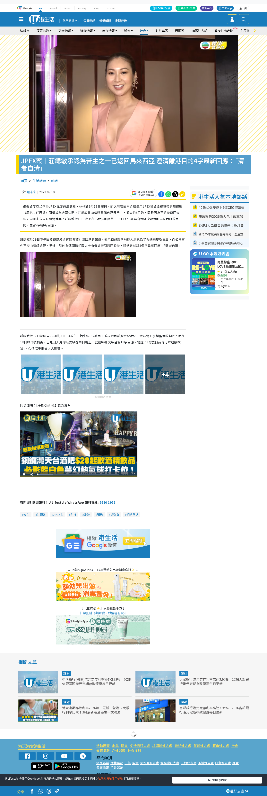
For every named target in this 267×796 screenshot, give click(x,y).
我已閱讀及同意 (217, 780)
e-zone (111, 8)
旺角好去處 (220, 745)
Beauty (82, 8)
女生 (27, 514)
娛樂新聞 (105, 20)
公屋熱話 (89, 20)
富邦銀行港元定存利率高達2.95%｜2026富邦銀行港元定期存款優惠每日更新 (214, 709)
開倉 (124, 745)
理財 (66, 673)
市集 (115, 745)
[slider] (78, 474)
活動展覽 (103, 745)
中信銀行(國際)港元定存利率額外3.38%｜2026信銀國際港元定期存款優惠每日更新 (96, 681)
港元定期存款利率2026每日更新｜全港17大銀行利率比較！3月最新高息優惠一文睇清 (95, 709)
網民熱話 (102, 763)
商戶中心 (206, 8)
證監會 (114, 514)
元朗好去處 (183, 745)
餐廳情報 (103, 750)
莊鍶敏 (41, 514)
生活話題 (39, 180)
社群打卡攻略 (188, 8)
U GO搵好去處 (162, 8)
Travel (53, 8)
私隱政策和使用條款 (110, 778)
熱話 (54, 180)
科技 (73, 514)
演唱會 (25, 30)
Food (68, 8)
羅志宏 (31, 192)
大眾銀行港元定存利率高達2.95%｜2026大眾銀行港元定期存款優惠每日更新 (214, 681)
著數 (100, 514)
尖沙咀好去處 (140, 745)
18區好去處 (199, 30)
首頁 (24, 180)
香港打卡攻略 (223, 30)
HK (40, 8)
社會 (234, 745)
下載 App (227, 8)
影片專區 (161, 30)
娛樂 (87, 514)
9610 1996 (107, 502)
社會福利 (134, 750)
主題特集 (246, 30)
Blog (96, 8)
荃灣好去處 (202, 745)
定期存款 (121, 20)
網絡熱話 (132, 514)
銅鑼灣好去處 (162, 745)
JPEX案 (58, 514)
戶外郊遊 (118, 750)
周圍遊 (179, 30)
